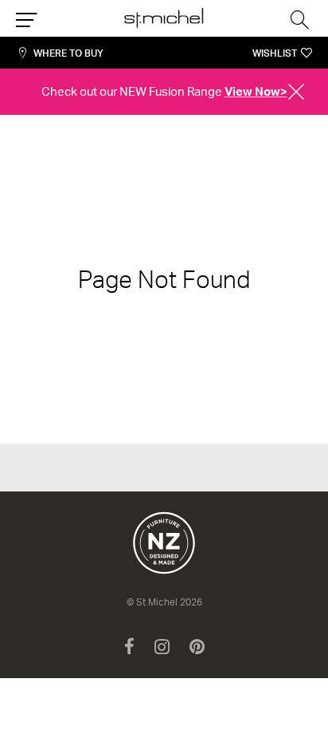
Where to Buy (68, 53)
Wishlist (274, 53)
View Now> (256, 91)
